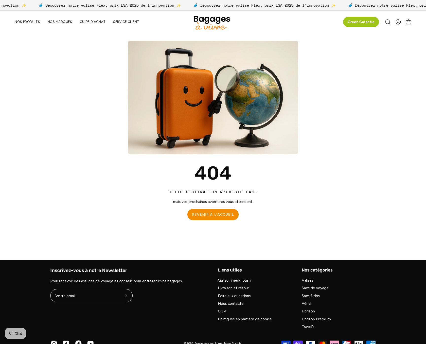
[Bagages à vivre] (213, 22)
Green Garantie (361, 22)
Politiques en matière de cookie (245, 319)
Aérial (306, 304)
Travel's (308, 327)
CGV (222, 311)
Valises (307, 280)
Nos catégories (317, 270)
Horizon (308, 311)
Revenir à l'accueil (213, 214)
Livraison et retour (233, 288)
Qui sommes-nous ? (234, 280)
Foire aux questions (234, 296)
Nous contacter (231, 304)
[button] (60, 22)
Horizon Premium (316, 319)
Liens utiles (230, 270)
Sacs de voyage (315, 288)
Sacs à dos (311, 296)
